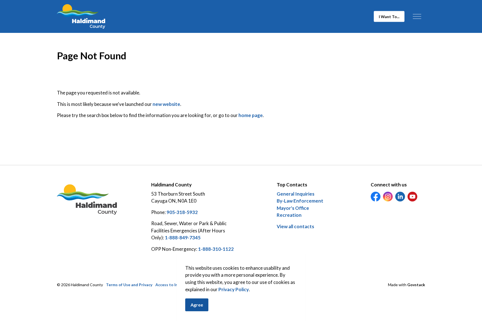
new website (166, 104)
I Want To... (389, 16)
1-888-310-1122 (216, 249)
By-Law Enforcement (300, 201)
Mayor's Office (293, 208)
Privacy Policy (233, 289)
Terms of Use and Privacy (129, 284)
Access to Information (176, 284)
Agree (197, 304)
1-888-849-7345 (183, 237)
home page (250, 115)
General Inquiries (295, 194)
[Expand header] (417, 16)
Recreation (289, 215)
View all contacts (295, 226)
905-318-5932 (182, 212)
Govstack (416, 284)
